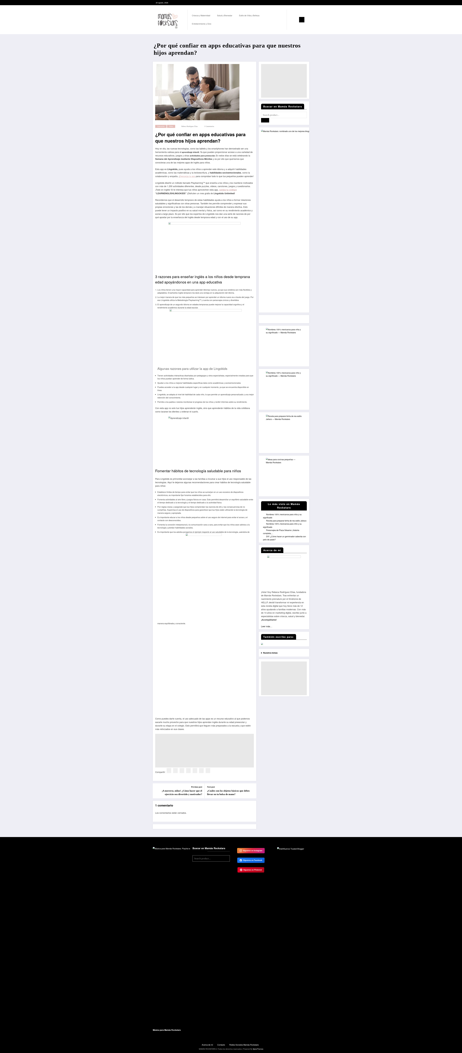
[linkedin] (182, 770)
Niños (171, 126)
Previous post (196, 787)
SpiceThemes (258, 1049)
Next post (211, 787)
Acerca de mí (207, 1044)
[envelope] (195, 770)
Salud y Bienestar (224, 15)
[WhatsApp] (208, 770)
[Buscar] (291, 19)
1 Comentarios (209, 126)
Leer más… (266, 626)
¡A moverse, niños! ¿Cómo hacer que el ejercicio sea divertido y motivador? (182, 792)
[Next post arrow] (253, 791)
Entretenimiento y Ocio (201, 23)
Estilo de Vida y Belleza (249, 15)
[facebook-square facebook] (299, 2)
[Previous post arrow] (156, 791)
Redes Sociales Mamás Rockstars (244, 1044)
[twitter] (175, 770)
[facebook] (169, 770)
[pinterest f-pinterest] (306, 2)
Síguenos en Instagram (252, 851)
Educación (160, 126)
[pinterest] (188, 770)
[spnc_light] (295, 19)
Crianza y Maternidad (201, 15)
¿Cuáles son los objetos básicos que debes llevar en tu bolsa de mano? (228, 792)
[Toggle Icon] (301, 19)
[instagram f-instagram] (303, 2)
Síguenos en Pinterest (252, 870)
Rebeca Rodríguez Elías (189, 126)
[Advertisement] (204, 750)
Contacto (221, 1044)
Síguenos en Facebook (252, 860)
